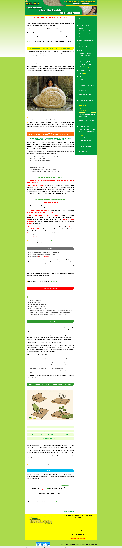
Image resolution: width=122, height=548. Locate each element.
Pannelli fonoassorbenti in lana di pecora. (87, 105)
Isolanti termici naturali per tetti (86, 42)
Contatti (81, 22)
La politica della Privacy (82, 547)
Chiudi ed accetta (94, 547)
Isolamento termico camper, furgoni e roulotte (86, 122)
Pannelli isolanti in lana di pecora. (85, 72)
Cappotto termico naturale (86, 37)
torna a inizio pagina (69, 511)
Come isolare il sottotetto (86, 47)
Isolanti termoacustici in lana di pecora (87, 78)
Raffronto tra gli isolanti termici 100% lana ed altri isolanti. (86, 64)
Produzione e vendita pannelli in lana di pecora (87, 115)
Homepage (82, 18)
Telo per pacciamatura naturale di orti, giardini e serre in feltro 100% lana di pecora (87, 129)
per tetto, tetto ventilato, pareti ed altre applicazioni (86, 138)
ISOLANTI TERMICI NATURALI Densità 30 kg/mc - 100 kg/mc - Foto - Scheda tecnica (87, 29)
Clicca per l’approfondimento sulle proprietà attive (44, 240)
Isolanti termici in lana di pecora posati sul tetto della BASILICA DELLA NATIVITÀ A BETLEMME (87, 86)
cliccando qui (53, 281)
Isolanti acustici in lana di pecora (85, 95)
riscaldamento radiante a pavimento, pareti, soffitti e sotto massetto (86, 147)
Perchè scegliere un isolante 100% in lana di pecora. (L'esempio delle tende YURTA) (86, 54)
